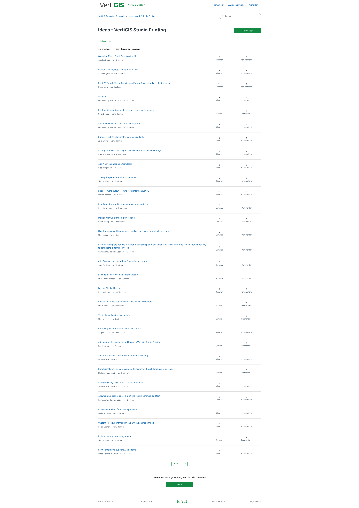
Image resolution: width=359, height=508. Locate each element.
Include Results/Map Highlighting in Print (118, 69)
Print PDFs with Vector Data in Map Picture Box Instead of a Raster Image (134, 83)
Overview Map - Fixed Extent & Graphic (117, 56)
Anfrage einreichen (237, 5)
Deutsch (254, 501)
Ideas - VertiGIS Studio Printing (142, 16)
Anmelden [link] (253, 5)
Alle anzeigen (104, 49)
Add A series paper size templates (115, 164)
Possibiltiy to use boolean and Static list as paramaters (125, 301)
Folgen (103, 41)
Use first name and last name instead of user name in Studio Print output (134, 231)
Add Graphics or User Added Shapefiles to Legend (123, 261)
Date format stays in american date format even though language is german (135, 369)
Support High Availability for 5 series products (121, 137)
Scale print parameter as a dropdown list (118, 177)
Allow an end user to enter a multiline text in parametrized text (129, 396)
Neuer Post (247, 30)
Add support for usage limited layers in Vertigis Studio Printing (129, 342)
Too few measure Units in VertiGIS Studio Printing (123, 355)
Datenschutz (218, 501)
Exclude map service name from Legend (118, 274)
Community (218, 5)
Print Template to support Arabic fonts (117, 449)
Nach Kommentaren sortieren (129, 49)
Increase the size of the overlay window (118, 409)
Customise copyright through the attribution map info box (126, 422)
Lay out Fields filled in (109, 288)
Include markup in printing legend (115, 436)
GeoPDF (102, 96)
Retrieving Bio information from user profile (119, 328)
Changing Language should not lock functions (120, 382)
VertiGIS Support (105, 16)
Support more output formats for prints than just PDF (124, 190)
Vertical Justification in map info (114, 315)
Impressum (146, 501)
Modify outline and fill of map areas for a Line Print (123, 204)
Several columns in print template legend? (119, 123)
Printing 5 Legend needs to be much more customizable (126, 110)
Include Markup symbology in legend (116, 217)
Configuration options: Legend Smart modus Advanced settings (129, 150)
